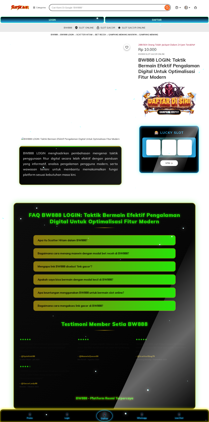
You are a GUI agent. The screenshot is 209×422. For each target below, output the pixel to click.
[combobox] (106, 7)
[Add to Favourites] (127, 47)
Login (67, 418)
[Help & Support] (178, 7)
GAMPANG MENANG (148, 34)
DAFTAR (157, 19)
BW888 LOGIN (67, 34)
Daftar (104, 418)
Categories (41, 7)
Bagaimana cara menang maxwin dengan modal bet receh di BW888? (83, 253)
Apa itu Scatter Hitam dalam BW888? (62, 240)
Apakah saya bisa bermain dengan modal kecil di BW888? (75, 279)
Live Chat (179, 418)
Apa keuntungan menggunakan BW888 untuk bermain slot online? (81, 292)
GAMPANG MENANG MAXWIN (122, 34)
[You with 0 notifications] (187, 7)
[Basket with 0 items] (195, 7)
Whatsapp (142, 418)
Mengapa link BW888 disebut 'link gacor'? (65, 266)
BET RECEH (100, 34)
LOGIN (52, 19)
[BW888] (20, 12)
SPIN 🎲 (169, 163)
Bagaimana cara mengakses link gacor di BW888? (70, 305)
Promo (30, 418)
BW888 (54, 34)
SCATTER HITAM (84, 34)
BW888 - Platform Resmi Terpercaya (104, 398)
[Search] (167, 7)
